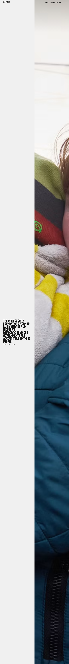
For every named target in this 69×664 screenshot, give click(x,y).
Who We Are (46, 2)
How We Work (52, 2)
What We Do (58, 2)
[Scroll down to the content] (4, 660)
